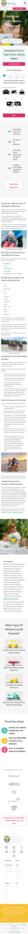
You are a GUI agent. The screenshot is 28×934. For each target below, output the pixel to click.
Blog (17, 878)
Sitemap (18, 932)
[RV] (10, 104)
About (17, 865)
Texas (6, 895)
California (7, 886)
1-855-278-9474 (14, 406)
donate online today (18, 512)
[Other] (18, 104)
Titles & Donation (9, 868)
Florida (6, 892)
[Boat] (21, 92)
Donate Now (19, 8)
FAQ (17, 883)
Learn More (19, 769)
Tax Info (17, 860)
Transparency (19, 875)
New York (7, 889)
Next (14, 115)
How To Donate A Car (9, 871)
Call (6, 8)
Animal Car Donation (19, 912)
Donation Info (8, 865)
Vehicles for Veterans (15, 911)
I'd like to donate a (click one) (9, 87)
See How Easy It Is (14, 186)
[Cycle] (14, 92)
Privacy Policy (11, 932)
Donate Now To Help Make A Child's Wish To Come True (14, 820)
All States (7, 898)
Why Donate (8, 860)
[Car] (6, 92)
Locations (7, 883)
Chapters (18, 868)
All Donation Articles (18, 871)
